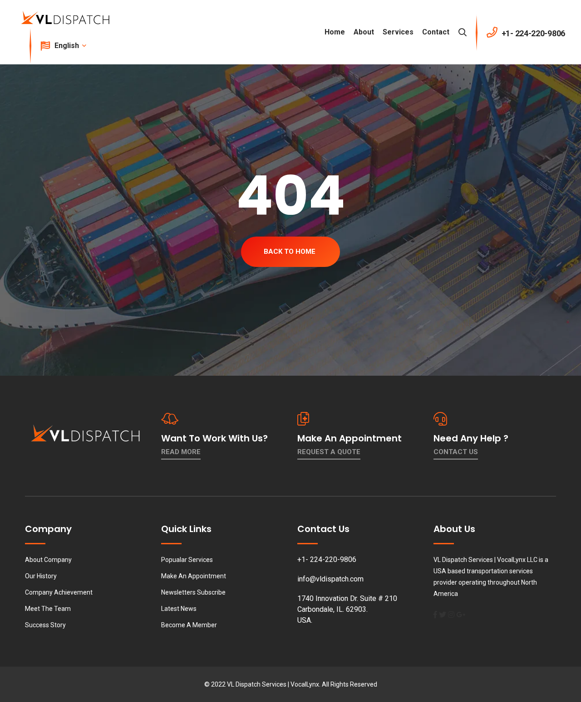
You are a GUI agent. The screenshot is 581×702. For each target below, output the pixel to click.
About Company (48, 559)
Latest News (179, 608)
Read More (181, 452)
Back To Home (289, 251)
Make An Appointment (193, 576)
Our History (41, 576)
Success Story (45, 625)
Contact (435, 32)
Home (335, 32)
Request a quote (328, 452)
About (364, 32)
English (67, 45)
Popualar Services (187, 559)
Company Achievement (59, 592)
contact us (455, 452)
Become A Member (189, 625)
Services (398, 32)
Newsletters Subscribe (193, 592)
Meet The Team (48, 608)
